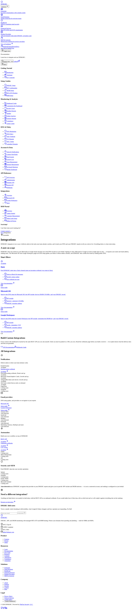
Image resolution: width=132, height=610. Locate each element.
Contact (6, 587)
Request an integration (7, 502)
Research (7, 554)
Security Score (10, 108)
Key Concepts (10, 77)
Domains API (10, 182)
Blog (5, 589)
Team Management (11, 162)
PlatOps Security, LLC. (26, 604)
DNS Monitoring (11, 131)
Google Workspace (11, 200)
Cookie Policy (8, 599)
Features (9, 46)
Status (6, 542)
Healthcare (7, 571)
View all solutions (6, 44)
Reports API (9, 185)
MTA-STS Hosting (11, 93)
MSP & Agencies (9, 576)
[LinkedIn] (6, 608)
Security (6, 586)
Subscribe (20, 513)
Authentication (10, 180)
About (6, 583)
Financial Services (9, 572)
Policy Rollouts (10, 136)
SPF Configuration (11, 88)
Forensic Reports (11, 118)
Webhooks (9, 187)
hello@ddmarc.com (8, 532)
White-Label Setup (11, 218)
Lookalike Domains (12, 144)
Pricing (14, 46)
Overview (9, 195)
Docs (17, 46)
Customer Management (13, 216)
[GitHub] (2, 608)
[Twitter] (4, 608)
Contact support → (6, 231)
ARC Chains (10, 141)
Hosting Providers (9, 574)
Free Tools (7, 552)
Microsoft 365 (10, 198)
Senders (8, 113)
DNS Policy (9, 134)
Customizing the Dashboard (14, 106)
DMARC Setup (10, 85)
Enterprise (7, 567)
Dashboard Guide (11, 103)
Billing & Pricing (11, 221)
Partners (5, 46)
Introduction (9, 72)
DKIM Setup (10, 90)
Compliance (9, 121)
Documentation (8, 551)
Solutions (3, 7)
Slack (8, 203)
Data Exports (10, 157)
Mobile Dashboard (11, 169)
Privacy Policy (8, 596)
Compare (7, 556)
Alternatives (7, 557)
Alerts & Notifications (12, 152)
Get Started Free (9, 48)
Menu (5, 64)
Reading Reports (11, 111)
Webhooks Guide (21, 347)
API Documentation (8, 347)
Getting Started (10, 213)
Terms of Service (9, 598)
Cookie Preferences (10, 601)
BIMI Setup (9, 95)
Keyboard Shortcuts (12, 167)
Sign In (3, 48)
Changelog (7, 560)
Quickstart (9, 75)
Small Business (8, 569)
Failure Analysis (11, 116)
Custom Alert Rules (12, 154)
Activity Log (10, 159)
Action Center (10, 123)
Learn (6, 549)
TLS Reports (10, 139)
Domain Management (12, 164)
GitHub (15, 61)
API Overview (10, 177)
